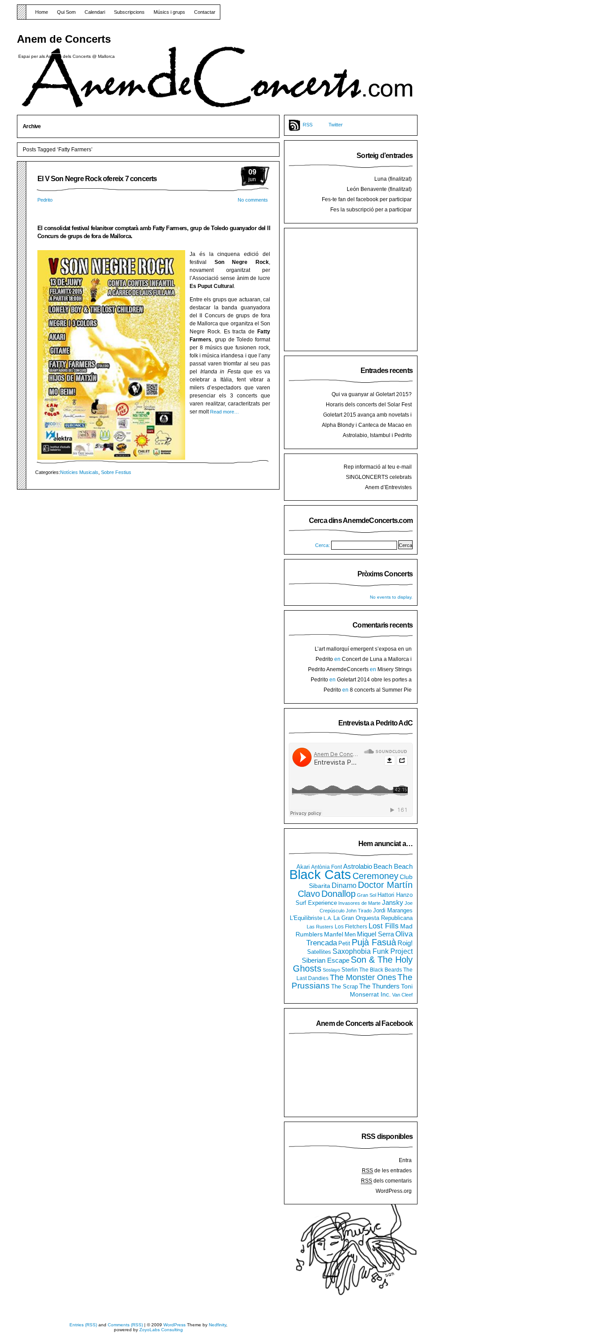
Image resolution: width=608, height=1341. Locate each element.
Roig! (405, 943)
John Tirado (359, 910)
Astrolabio (357, 866)
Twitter (335, 124)
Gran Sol (366, 895)
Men (350, 935)
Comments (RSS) (125, 1324)
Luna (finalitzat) (393, 179)
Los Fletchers (351, 927)
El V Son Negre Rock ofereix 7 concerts (97, 178)
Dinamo (344, 885)
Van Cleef (402, 994)
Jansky (392, 902)
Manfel (333, 934)
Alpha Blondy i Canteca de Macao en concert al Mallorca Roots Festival (367, 428)
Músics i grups (169, 12)
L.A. (328, 918)
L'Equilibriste (306, 918)
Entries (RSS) (83, 1324)
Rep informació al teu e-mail (378, 467)
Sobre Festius (116, 472)
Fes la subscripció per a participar (371, 210)
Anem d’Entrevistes (388, 487)
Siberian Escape (325, 960)
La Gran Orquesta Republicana (373, 918)
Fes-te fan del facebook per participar (367, 199)
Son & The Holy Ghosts (353, 964)
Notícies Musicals (79, 472)
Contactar (204, 12)
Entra (405, 1160)
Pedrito (45, 200)
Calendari (95, 12)
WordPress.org (394, 1191)
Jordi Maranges (393, 911)
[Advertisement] (355, 288)
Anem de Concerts (64, 39)
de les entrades (387, 1170)
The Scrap (344, 987)
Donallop (338, 894)
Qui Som (66, 12)
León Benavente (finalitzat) (379, 189)
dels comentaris (386, 1181)
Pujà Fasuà (374, 942)
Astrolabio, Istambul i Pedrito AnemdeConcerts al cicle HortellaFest (366, 439)
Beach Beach (393, 866)
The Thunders (379, 986)
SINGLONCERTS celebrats (379, 477)
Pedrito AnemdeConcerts (338, 669)
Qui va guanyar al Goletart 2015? (372, 394)
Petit (344, 943)
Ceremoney (375, 876)
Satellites (319, 952)
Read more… (224, 411)
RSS (307, 124)
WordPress (174, 1324)
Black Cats (320, 874)
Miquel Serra (375, 934)
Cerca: (322, 545)
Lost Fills (384, 925)
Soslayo (331, 969)
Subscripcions (129, 12)
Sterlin (349, 969)
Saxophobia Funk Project (372, 951)
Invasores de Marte (359, 903)
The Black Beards (380, 970)
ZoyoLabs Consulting (161, 1329)
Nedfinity (217, 1324)
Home (41, 12)
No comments (253, 200)
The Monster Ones (363, 977)
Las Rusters (320, 926)
